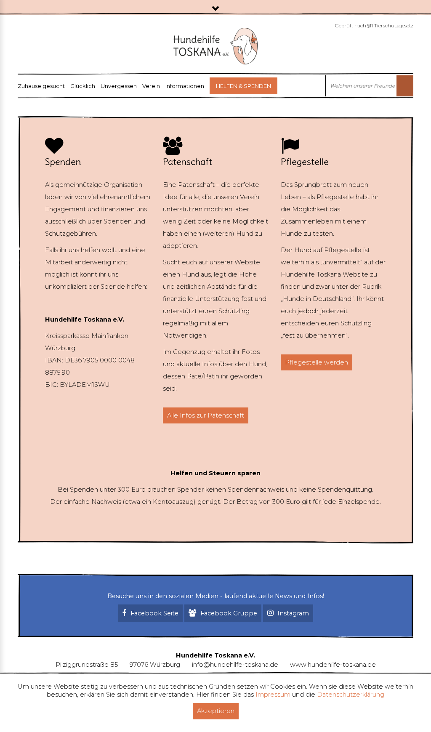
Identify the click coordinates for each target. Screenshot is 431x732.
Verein (151, 86)
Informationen (184, 86)
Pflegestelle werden (316, 362)
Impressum (272, 694)
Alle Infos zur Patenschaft (205, 415)
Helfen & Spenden (243, 86)
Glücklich (82, 86)
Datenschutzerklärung (350, 694)
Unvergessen (119, 86)
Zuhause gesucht (41, 86)
